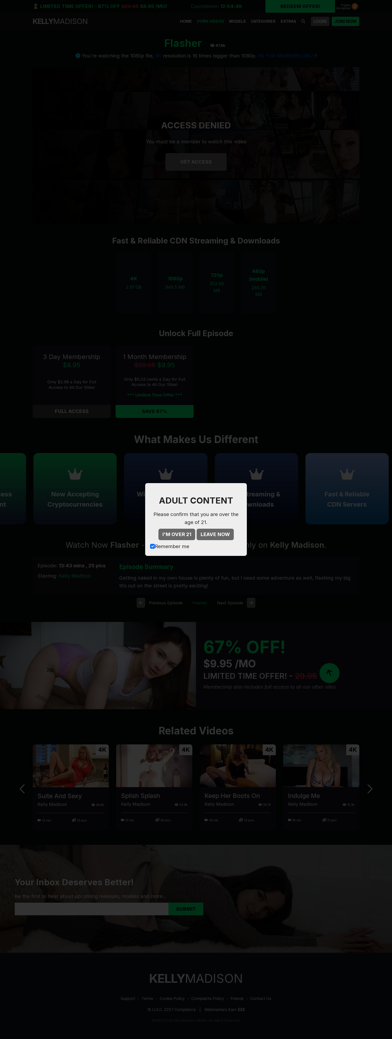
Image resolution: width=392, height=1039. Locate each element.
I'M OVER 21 (176, 534)
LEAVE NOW (215, 534)
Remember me (172, 546)
